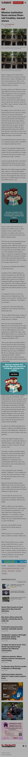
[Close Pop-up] (26, 364)
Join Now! (14, 374)
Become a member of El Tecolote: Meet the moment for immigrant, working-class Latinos (14, 367)
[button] (14, 378)
